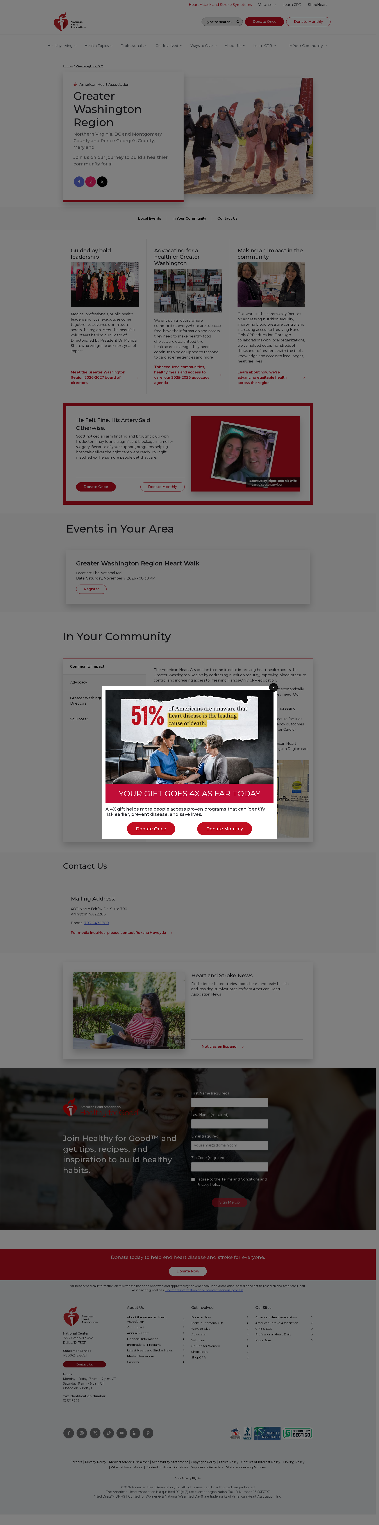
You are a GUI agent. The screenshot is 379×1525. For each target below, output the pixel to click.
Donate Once (151, 828)
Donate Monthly (224, 828)
